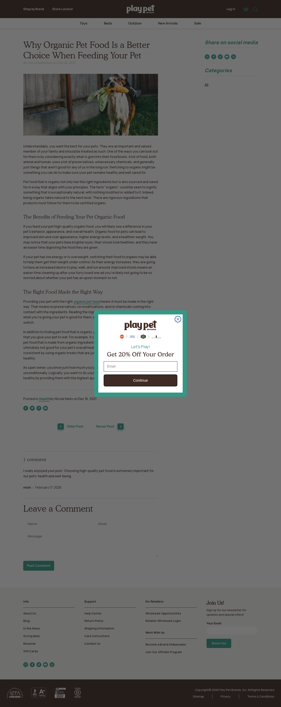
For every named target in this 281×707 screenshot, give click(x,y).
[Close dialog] (178, 319)
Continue (140, 380)
